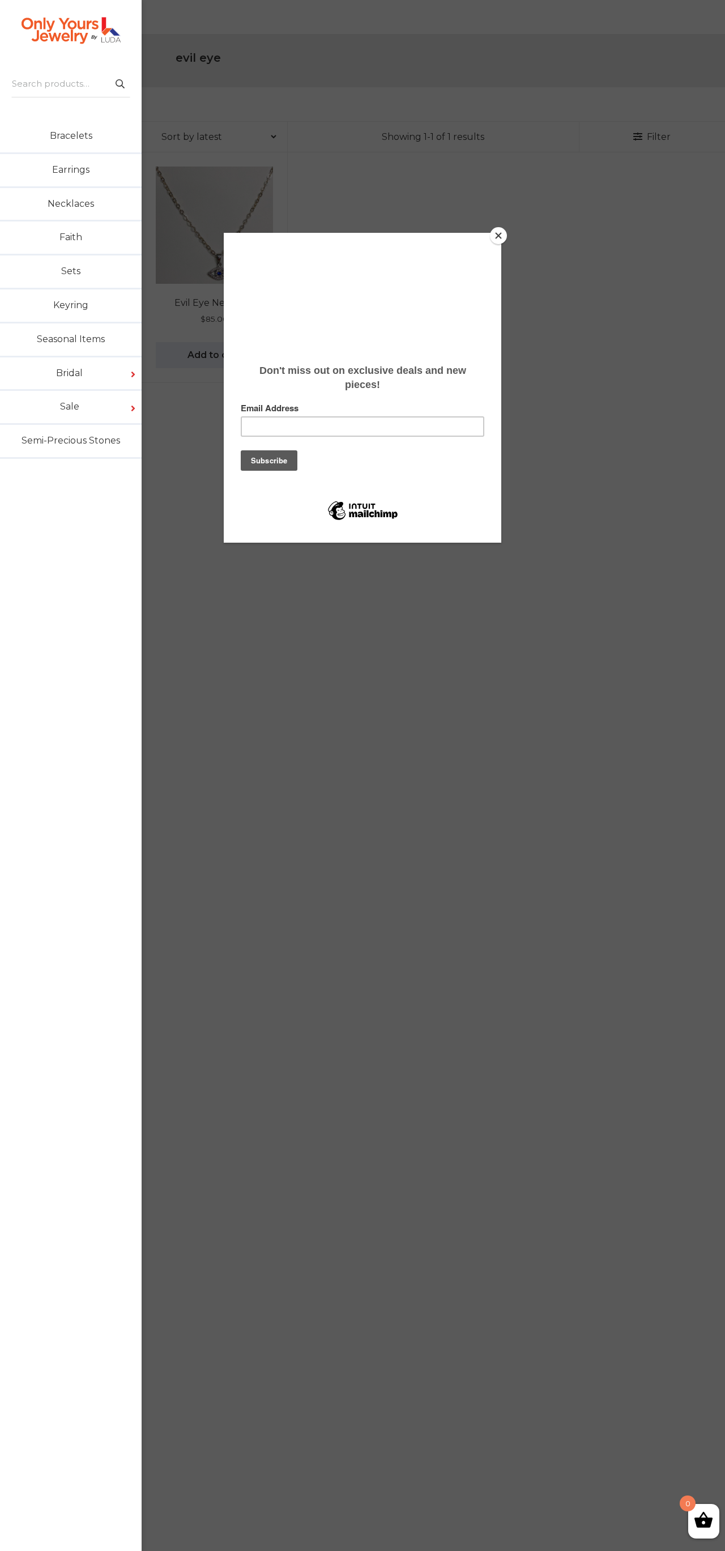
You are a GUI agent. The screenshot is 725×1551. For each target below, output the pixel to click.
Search (119, 83)
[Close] (498, 235)
